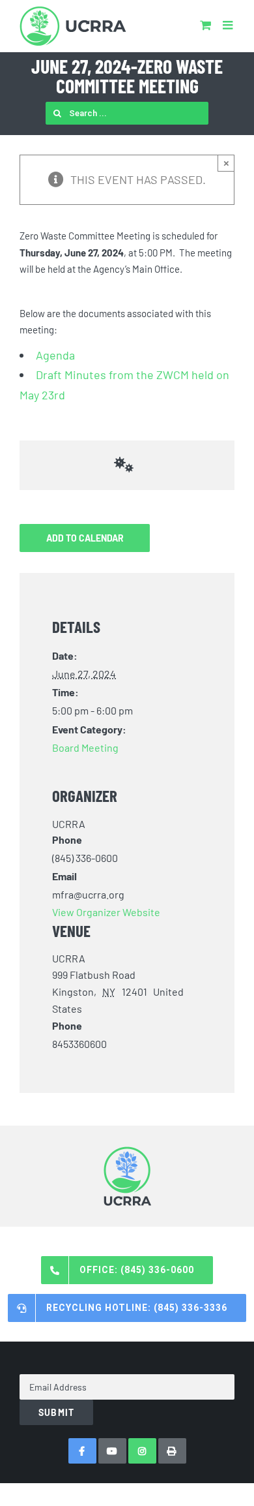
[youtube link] (112, 1451)
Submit (56, 1412)
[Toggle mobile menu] (228, 25)
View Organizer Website (106, 912)
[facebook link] (82, 1451)
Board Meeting (85, 747)
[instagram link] (142, 1451)
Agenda (55, 355)
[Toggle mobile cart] (205, 25)
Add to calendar (85, 538)
